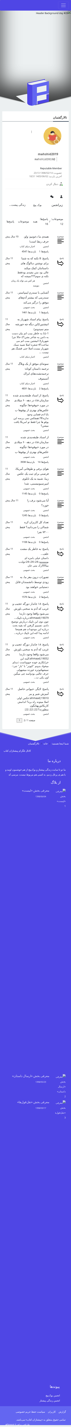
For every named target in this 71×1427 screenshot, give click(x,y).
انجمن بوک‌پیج (53, 1395)
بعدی (12, 720)
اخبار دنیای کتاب (27, 246)
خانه (45, 743)
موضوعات (23, 221)
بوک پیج (37, 205)
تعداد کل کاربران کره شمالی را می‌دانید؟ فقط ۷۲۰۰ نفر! (34, 527)
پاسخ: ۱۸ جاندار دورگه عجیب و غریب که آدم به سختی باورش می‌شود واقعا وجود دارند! (30, 608)
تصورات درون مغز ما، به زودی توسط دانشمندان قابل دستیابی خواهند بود (32, 582)
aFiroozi (9, 1424)
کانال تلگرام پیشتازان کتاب (17, 750)
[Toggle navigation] (63, 5)
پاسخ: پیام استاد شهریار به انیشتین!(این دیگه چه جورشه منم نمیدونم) (32, 324)
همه (35, 221)
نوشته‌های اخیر (18, 131)
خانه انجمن (40, 131)
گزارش (62, 1411)
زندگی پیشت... (17, 205)
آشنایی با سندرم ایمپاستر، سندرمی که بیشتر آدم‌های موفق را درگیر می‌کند (33, 297)
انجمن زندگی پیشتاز (50, 1400)
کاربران (52, 1411)
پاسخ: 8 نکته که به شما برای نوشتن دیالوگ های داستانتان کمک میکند (35, 263)
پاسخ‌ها (10, 221)
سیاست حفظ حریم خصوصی (30, 1411)
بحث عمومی (29, 307)
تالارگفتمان (60, 117)
